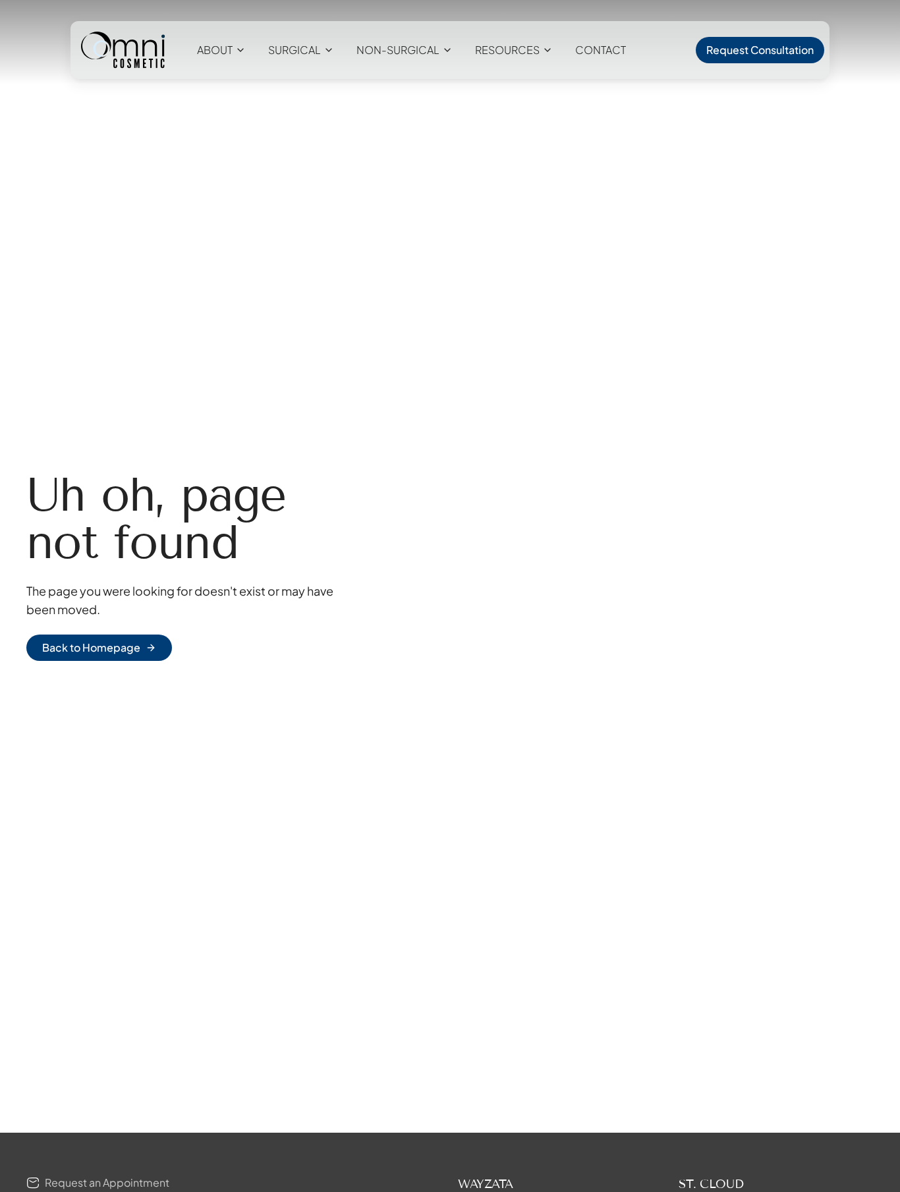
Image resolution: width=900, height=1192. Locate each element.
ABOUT (215, 50)
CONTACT (600, 50)
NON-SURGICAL (397, 50)
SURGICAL (294, 50)
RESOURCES (507, 50)
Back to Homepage (91, 647)
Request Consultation (760, 50)
